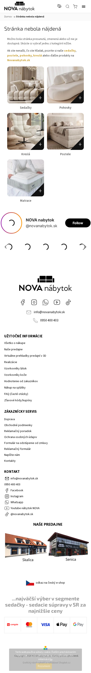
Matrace (25, 201)
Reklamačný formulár (17, 449)
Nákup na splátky (15, 388)
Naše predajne (13, 349)
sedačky (70, 51)
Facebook (22, 302)
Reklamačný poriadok (18, 431)
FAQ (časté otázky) (16, 394)
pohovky (26, 56)
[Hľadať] (67, 6)
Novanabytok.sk (18, 60)
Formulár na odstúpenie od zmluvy (26, 443)
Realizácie (10, 362)
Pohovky (65, 108)
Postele (65, 154)
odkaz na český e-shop (50, 583)
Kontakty (10, 461)
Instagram (34, 302)
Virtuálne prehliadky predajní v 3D (25, 356)
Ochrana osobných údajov (20, 437)
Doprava (9, 419)
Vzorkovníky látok (15, 368)
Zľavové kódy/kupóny (18, 400)
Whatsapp (45, 302)
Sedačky (26, 108)
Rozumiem (44, 666)
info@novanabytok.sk (49, 312)
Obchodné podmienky (18, 425)
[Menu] (83, 6)
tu (51, 659)
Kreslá (25, 154)
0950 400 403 (49, 320)
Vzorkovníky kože (15, 375)
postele (12, 56)
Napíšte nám (12, 455)
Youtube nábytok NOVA (57, 302)
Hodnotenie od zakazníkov (21, 381)
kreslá (37, 56)
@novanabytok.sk (68, 302)
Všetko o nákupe (14, 343)
